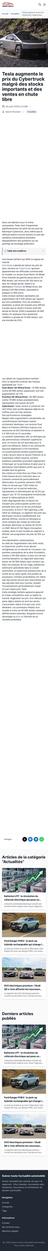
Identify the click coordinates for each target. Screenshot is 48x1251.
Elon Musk (7, 265)
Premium (18, 286)
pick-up (19, 616)
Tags (4, 1210)
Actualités (15, 14)
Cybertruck (24, 268)
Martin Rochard (13, 111)
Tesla (19, 384)
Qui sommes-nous (10, 1227)
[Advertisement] (24, 141)
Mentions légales (10, 1231)
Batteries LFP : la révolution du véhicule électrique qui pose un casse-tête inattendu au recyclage (23, 900)
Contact (6, 1223)
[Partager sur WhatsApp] (41, 839)
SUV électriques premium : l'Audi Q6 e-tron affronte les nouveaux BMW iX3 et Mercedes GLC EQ (22, 989)
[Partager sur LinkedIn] (36, 839)
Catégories (7, 1206)
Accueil (5, 14)
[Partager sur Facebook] (30, 839)
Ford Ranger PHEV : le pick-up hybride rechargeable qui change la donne (23, 944)
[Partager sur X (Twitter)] (24, 839)
